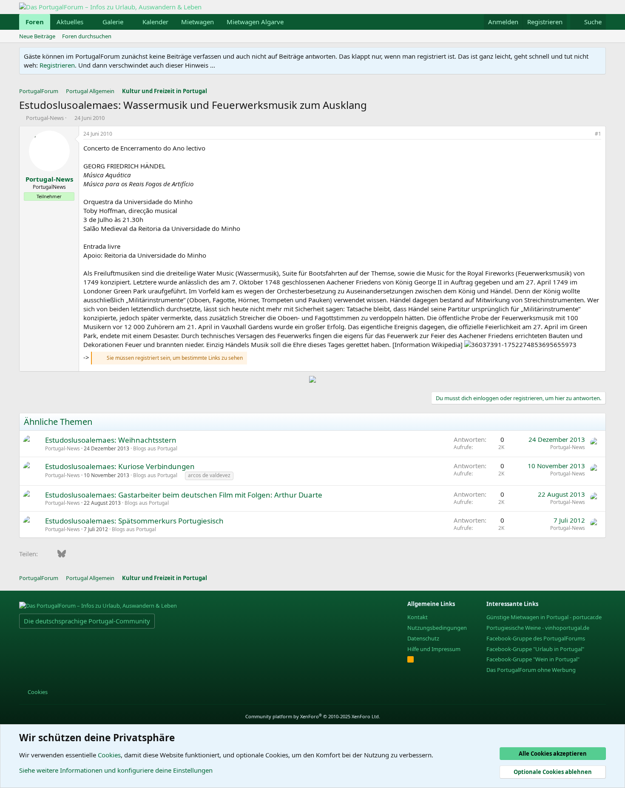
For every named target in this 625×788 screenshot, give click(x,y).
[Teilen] (586, 134)
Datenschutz (423, 638)
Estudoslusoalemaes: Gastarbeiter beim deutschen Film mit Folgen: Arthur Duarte (183, 495)
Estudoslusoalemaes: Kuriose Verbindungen (120, 466)
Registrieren (57, 65)
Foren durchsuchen (86, 36)
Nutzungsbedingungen (437, 628)
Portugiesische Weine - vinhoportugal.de (537, 628)
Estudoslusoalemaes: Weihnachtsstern (110, 440)
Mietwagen (197, 21)
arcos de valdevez (209, 475)
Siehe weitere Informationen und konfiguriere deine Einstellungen (116, 770)
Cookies (37, 692)
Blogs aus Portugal (155, 448)
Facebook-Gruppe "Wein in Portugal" (533, 659)
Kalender (155, 21)
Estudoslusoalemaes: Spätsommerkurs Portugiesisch (134, 521)
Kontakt (417, 617)
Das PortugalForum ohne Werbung (531, 670)
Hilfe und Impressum (433, 649)
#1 (598, 133)
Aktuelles (70, 21)
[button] (90, 22)
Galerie (112, 21)
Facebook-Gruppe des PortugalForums (535, 638)
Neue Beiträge (37, 36)
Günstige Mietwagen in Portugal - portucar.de (544, 617)
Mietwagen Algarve (255, 21)
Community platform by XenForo (312, 716)
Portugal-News (45, 118)
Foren (35, 21)
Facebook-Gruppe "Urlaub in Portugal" (535, 649)
